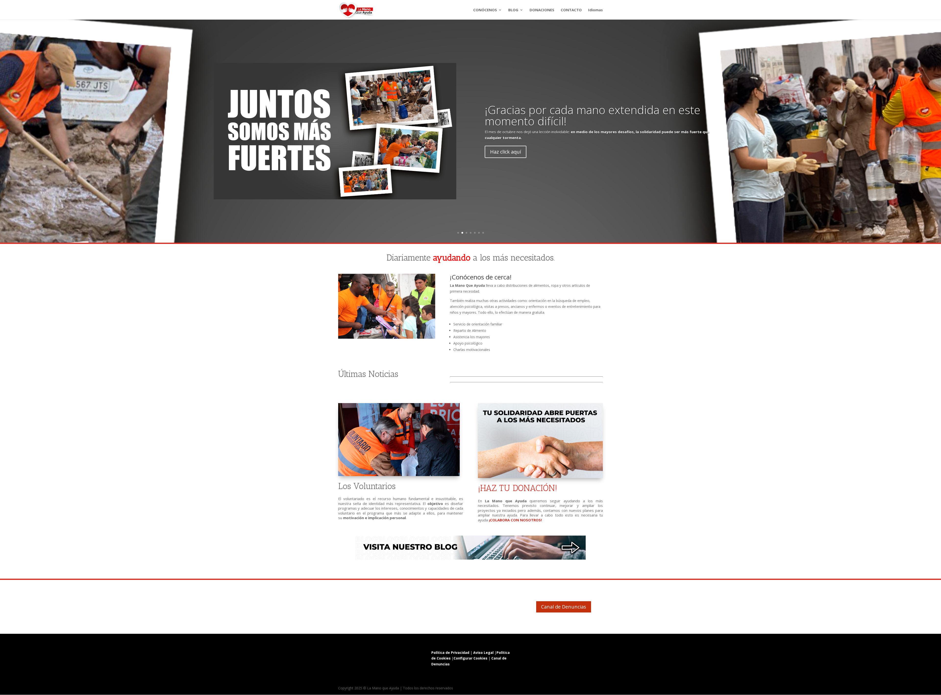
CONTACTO (571, 10)
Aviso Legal (483, 652)
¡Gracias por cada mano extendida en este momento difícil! (592, 115)
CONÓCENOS (485, 10)
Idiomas (595, 10)
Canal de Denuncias (563, 606)
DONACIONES (542, 10)
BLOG (513, 10)
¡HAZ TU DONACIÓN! (517, 488)
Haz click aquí (505, 151)
